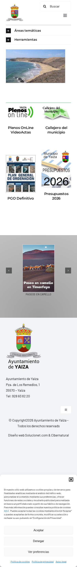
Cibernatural (60, 435)
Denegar (38, 541)
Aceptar (39, 530)
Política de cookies (20, 561)
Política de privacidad (43, 561)
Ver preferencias (38, 551)
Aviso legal (61, 561)
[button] (71, 479)
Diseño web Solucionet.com (28, 435)
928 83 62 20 (21, 396)
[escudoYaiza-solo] (14, 5)
